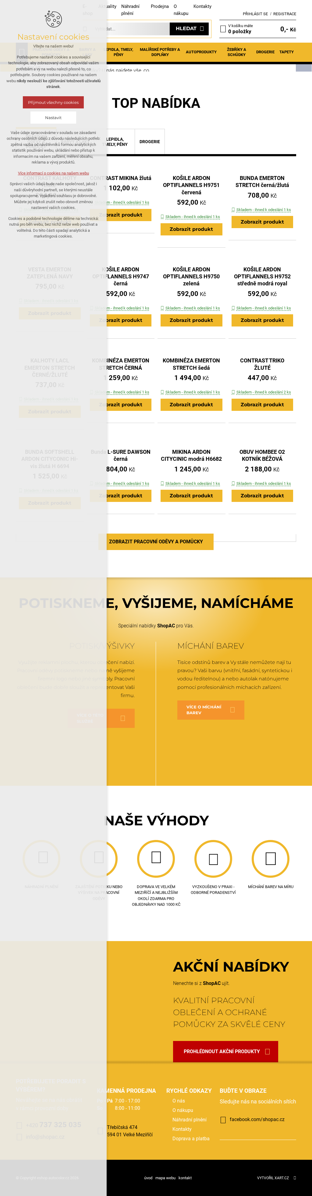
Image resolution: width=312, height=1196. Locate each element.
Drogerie (265, 52)
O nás (178, 1101)
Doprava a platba (191, 1138)
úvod (148, 1178)
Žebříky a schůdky (236, 52)
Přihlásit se (255, 14)
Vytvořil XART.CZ (273, 1178)
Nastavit (53, 117)
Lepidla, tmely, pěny (118, 52)
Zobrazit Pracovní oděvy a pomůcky (156, 542)
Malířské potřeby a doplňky (160, 52)
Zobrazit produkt (120, 215)
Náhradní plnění (189, 1120)
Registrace (284, 14)
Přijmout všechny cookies (53, 102)
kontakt (185, 1178)
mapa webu (165, 1178)
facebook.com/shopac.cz (257, 1119)
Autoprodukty (201, 52)
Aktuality (107, 6)
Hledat (186, 28)
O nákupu (182, 1110)
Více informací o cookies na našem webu (53, 173)
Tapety (286, 52)
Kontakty (202, 6)
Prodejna (160, 6)
